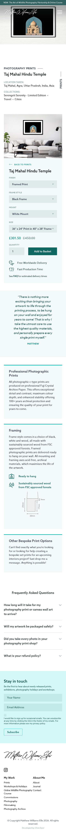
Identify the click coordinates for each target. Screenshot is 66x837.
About (36, 782)
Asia (51, 86)
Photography (10, 801)
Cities (18, 99)
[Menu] (59, 12)
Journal (36, 786)
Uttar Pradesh (32, 86)
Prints (60, 83)
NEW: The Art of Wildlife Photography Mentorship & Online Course (33, 2)
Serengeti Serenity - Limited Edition (25, 95)
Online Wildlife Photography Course (18, 792)
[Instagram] (28, 770)
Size (11, 222)
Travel (7, 99)
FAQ (15, 276)
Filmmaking (10, 805)
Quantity (14, 245)
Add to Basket (42, 251)
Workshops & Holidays (15, 786)
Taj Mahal (9, 86)
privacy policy (39, 723)
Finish (12, 178)
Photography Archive (15, 808)
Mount (12, 207)
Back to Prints (22, 164)
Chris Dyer (39, 828)
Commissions (11, 797)
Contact (37, 790)
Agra (19, 86)
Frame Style (15, 192)
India (45, 86)
